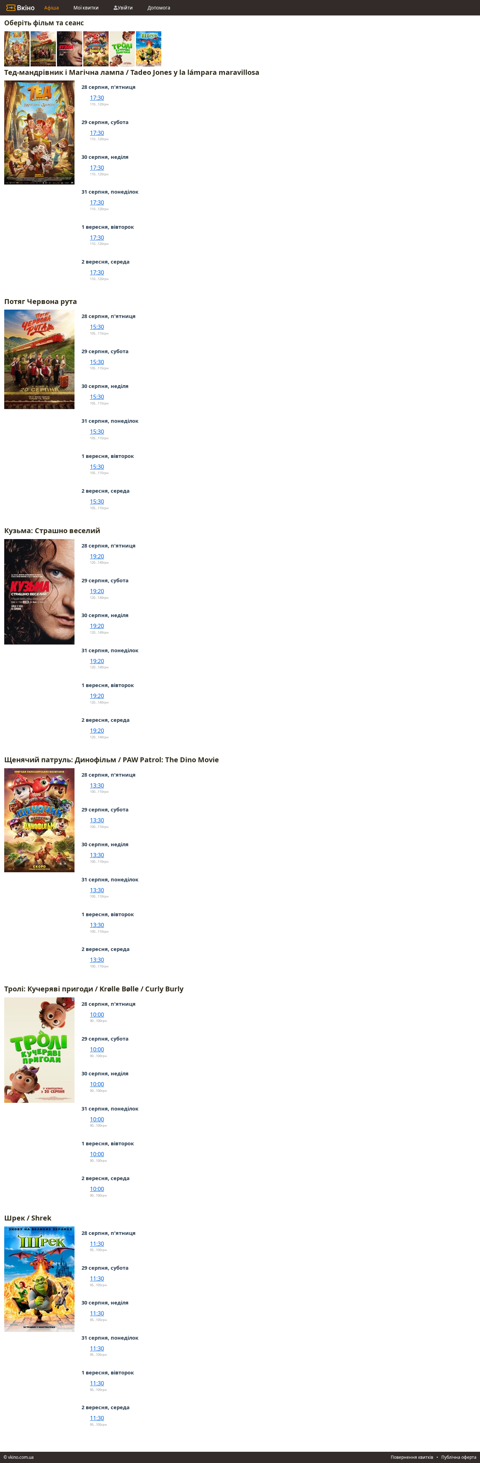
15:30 (97, 327)
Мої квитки (86, 8)
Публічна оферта (458, 1457)
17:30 (97, 98)
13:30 (97, 785)
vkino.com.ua (21, 1457)
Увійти (125, 8)
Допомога (159, 8)
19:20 (97, 556)
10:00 (97, 1014)
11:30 (97, 1244)
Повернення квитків (412, 1457)
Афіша (51, 8)
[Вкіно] (20, 8)
